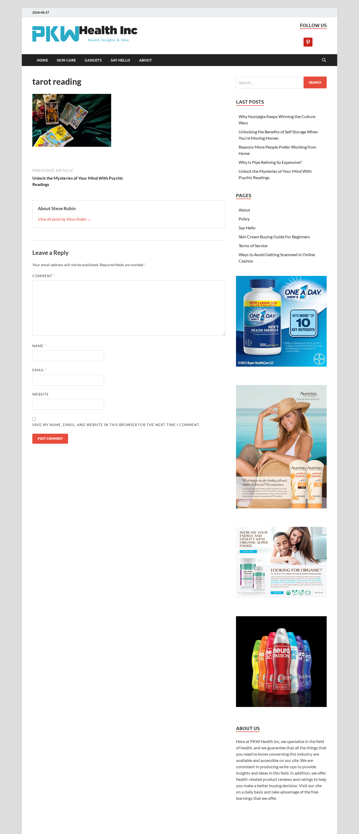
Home (42, 60)
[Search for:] (281, 82)
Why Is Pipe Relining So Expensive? (270, 162)
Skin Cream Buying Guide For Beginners (274, 236)
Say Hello (120, 60)
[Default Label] (308, 41)
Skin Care (66, 60)
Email (39, 370)
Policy (244, 218)
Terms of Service (253, 245)
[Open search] (324, 60)
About (145, 60)
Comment (43, 276)
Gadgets (93, 60)
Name (39, 346)
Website (40, 394)
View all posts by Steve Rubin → (64, 218)
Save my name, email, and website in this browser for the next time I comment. (116, 425)
